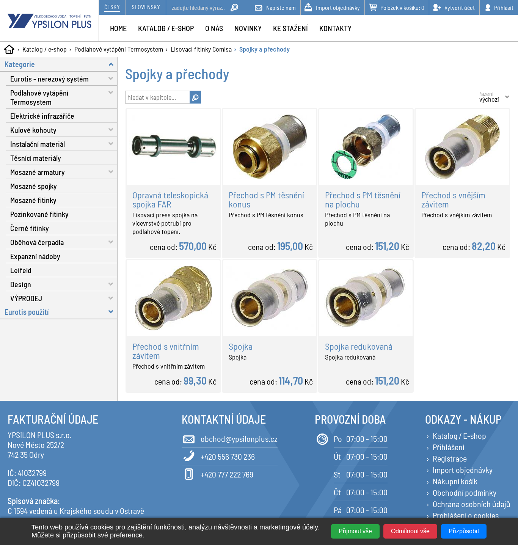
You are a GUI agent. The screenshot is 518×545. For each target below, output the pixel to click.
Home (118, 28)
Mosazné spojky (33, 185)
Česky (112, 6)
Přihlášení (448, 447)
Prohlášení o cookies (466, 515)
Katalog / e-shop (44, 49)
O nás (214, 28)
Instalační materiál (37, 143)
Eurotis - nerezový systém (49, 78)
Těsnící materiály (35, 157)
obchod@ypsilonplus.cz (239, 438)
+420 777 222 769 (227, 474)
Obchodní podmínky (464, 492)
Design (20, 284)
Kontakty (335, 28)
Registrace (450, 458)
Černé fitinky (29, 227)
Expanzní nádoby (35, 256)
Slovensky (146, 6)
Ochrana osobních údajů (471, 504)
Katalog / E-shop (459, 435)
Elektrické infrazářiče (42, 115)
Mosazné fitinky (33, 199)
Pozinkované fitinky (39, 213)
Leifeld (20, 270)
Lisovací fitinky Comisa (201, 49)
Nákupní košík (455, 481)
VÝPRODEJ (26, 298)
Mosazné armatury (37, 171)
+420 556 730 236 (228, 456)
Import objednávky (463, 469)
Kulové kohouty (33, 129)
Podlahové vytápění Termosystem (118, 49)
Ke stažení (290, 28)
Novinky (248, 28)
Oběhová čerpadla (37, 242)
